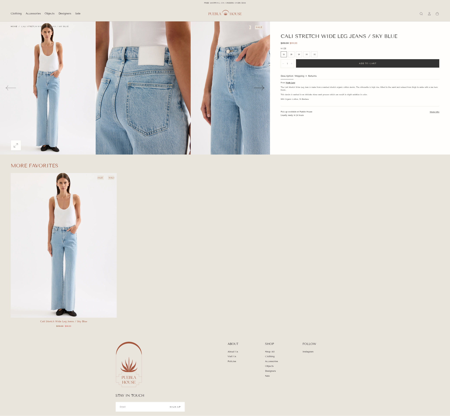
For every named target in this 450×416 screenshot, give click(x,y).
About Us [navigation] (233, 351)
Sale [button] (78, 13)
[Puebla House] (128, 365)
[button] (421, 14)
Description (287, 76)
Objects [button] (49, 13)
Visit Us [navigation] (232, 356)
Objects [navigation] (269, 366)
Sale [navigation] (267, 376)
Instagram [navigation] (308, 351)
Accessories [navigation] (271, 361)
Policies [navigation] (232, 361)
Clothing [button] (16, 13)
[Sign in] (429, 14)
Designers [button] (65, 13)
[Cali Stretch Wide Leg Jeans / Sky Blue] (64, 245)
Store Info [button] (434, 112)
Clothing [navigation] (270, 356)
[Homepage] (225, 13)
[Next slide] (259, 88)
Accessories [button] (33, 13)
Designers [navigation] (270, 371)
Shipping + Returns (306, 76)
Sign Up (175, 407)
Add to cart (368, 63)
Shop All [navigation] (270, 351)
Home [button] (14, 26)
